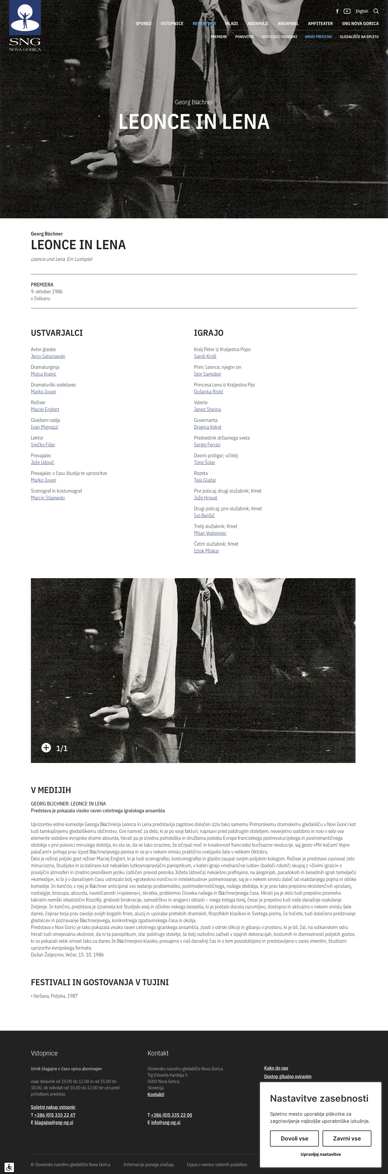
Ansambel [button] (288, 23)
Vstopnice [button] (172, 23)
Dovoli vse (294, 1138)
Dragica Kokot (207, 426)
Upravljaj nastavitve (321, 1154)
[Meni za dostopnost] (9, 1167)
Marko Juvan (43, 391)
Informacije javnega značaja (149, 1164)
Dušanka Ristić (209, 391)
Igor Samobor (207, 373)
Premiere (219, 36)
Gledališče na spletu (359, 36)
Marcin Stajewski (48, 497)
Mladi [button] (231, 23)
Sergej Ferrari (207, 444)
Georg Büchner (47, 233)
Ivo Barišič (204, 514)
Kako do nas (276, 1067)
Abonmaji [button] (257, 23)
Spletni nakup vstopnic (53, 1107)
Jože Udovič (42, 461)
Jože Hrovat (205, 497)
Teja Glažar (205, 479)
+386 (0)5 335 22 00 (171, 1114)
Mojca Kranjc (43, 373)
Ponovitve (244, 36)
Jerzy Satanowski (48, 355)
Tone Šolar (204, 461)
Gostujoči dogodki (279, 36)
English (362, 11)
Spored (144, 23)
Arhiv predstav (318, 36)
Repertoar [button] (204, 23)
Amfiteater (320, 23)
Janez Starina (207, 408)
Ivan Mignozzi (44, 426)
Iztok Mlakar (206, 550)
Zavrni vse (347, 1138)
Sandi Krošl (205, 355)
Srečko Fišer (43, 444)
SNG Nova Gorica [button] (360, 23)
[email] (54, 1122)
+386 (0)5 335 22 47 (54, 1114)
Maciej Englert (45, 408)
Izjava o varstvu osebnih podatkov (217, 1164)
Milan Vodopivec (210, 532)
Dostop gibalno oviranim (287, 1076)
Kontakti (156, 1094)
